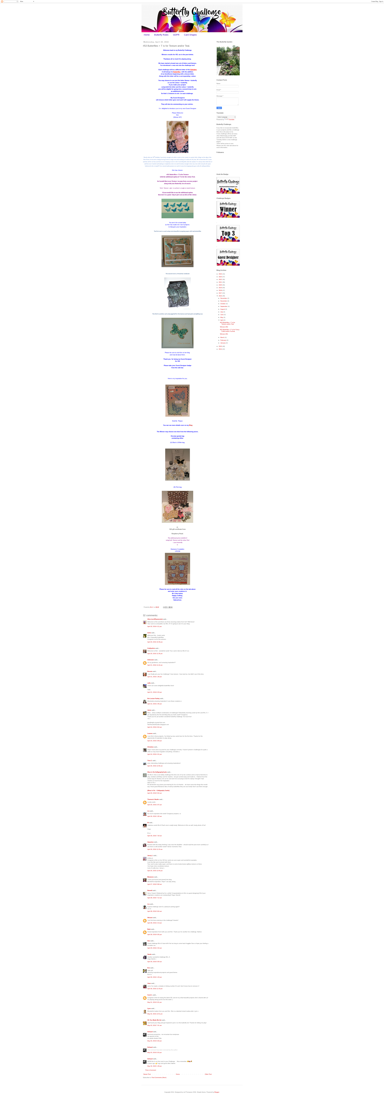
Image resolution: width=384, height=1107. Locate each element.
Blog (190, 425)
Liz (148, 811)
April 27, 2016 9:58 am (154, 884)
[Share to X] (168, 607)
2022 (220, 279)
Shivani (149, 917)
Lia (148, 904)
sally (149, 683)
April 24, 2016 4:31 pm (154, 754)
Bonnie (149, 671)
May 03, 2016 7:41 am (154, 1025)
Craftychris (151, 648)
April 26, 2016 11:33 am (154, 849)
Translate (231, 119)
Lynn (149, 1008)
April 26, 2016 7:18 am (154, 835)
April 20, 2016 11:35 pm (154, 653)
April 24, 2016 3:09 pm (154, 741)
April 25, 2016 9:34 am (154, 793)
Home (147, 35)
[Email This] (164, 607)
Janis (149, 710)
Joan (149, 983)
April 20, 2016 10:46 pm (155, 642)
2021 (220, 282)
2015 (220, 346)
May (222, 317)
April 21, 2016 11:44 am (154, 665)
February (223, 340)
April (222, 320)
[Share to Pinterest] (172, 607)
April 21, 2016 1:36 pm (154, 676)
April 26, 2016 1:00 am (154, 816)
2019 (220, 287)
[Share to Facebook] (170, 607)
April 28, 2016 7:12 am (154, 898)
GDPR (176, 35)
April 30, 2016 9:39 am (154, 961)
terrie (149, 633)
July (221, 312)
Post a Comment (150, 1070)
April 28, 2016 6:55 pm (154, 934)
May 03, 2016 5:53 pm (154, 1052)
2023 (220, 277)
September (224, 306)
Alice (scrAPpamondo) (155, 619)
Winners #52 (224, 327)
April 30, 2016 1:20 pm (154, 977)
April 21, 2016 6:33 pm (154, 692)
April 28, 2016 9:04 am (154, 911)
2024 (220, 274)
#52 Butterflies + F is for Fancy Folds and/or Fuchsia (229, 330)
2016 (220, 296)
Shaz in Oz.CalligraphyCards (157, 772)
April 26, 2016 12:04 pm (155, 870)
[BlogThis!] (166, 607)
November (223, 301)
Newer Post (147, 1074)
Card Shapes (190, 35)
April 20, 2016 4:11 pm (154, 626)
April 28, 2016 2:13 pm (154, 923)
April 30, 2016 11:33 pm (154, 988)
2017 (220, 293)
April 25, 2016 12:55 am (155, 766)
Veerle (149, 954)
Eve (148, 968)
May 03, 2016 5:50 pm (154, 1041)
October (223, 303)
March (222, 337)
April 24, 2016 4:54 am (154, 727)
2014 (220, 349)
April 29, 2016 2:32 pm (154, 948)
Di (148, 822)
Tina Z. (149, 760)
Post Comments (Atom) (159, 1077)
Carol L (149, 995)
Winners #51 (224, 334)
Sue (148, 941)
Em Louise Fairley (153, 698)
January (223, 343)
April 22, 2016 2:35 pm (154, 704)
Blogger (216, 1092)
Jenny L (150, 855)
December (223, 298)
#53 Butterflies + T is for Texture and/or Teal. (227, 323)
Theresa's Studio (153, 799)
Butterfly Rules (161, 35)
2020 (220, 285)
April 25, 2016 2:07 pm (154, 804)
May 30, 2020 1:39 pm (154, 1066)
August (222, 309)
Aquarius (150, 842)
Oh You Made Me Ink (154, 1020)
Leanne (149, 733)
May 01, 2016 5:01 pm (154, 1002)
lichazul (150, 1031)
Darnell (149, 890)
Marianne (150, 877)
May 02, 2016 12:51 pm (154, 1014)
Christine (150, 747)
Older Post (208, 1074)
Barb (149, 929)
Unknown (150, 660)
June (222, 314)
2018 (220, 290)
